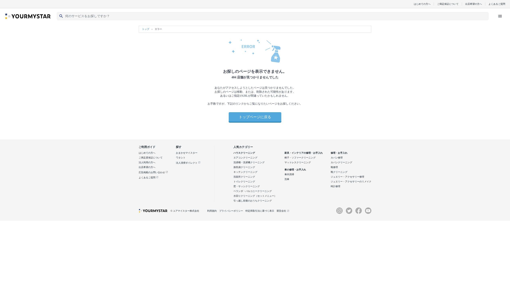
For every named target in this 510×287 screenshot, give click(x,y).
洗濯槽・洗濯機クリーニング (249, 162)
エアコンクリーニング (245, 157)
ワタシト (180, 157)
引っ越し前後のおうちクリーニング (252, 200)
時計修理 (335, 186)
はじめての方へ (422, 4)
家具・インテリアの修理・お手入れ (303, 152)
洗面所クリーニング (244, 176)
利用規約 (212, 211)
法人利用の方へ (147, 162)
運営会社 (281, 211)
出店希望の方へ (473, 4)
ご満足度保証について (151, 157)
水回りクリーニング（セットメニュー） (255, 196)
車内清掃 (289, 174)
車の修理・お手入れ (295, 169)
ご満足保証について (448, 4)
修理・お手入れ (339, 152)
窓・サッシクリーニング (246, 186)
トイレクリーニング (244, 181)
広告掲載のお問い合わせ (152, 172)
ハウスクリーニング (244, 152)
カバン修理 (337, 157)
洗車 (286, 179)
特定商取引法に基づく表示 (259, 211)
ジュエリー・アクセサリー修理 (347, 176)
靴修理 (334, 167)
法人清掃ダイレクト (187, 162)
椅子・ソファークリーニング (300, 157)
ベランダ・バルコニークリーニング (252, 191)
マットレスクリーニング (297, 162)
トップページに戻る (255, 117)
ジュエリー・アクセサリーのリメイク (351, 181)
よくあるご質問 (496, 4)
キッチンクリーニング (245, 172)
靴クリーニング (339, 172)
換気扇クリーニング (244, 167)
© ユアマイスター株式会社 (185, 211)
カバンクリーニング (341, 162)
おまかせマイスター (186, 152)
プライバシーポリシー (231, 211)
